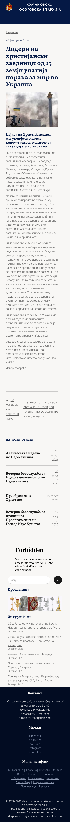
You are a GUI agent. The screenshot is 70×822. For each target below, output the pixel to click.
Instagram (35, 748)
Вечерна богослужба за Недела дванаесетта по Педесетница (25, 478)
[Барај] (58, 580)
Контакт (57, 770)
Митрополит (16, 770)
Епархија (31, 770)
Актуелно (12, 32)
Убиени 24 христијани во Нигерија (30, 654)
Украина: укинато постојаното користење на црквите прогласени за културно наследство (34, 641)
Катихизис (53, 778)
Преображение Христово (19, 498)
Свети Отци (23, 782)
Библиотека (18, 778)
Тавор (31, 774)
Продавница (45, 774)
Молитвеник (36, 778)
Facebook (35, 735)
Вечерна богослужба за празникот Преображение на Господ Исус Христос (25, 518)
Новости (44, 770)
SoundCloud (35, 752)
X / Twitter (35, 740)
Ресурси (44, 786)
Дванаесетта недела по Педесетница (23, 455)
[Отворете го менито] (62, 20)
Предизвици (28, 786)
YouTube (35, 744)
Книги (20, 774)
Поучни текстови (43, 782)
